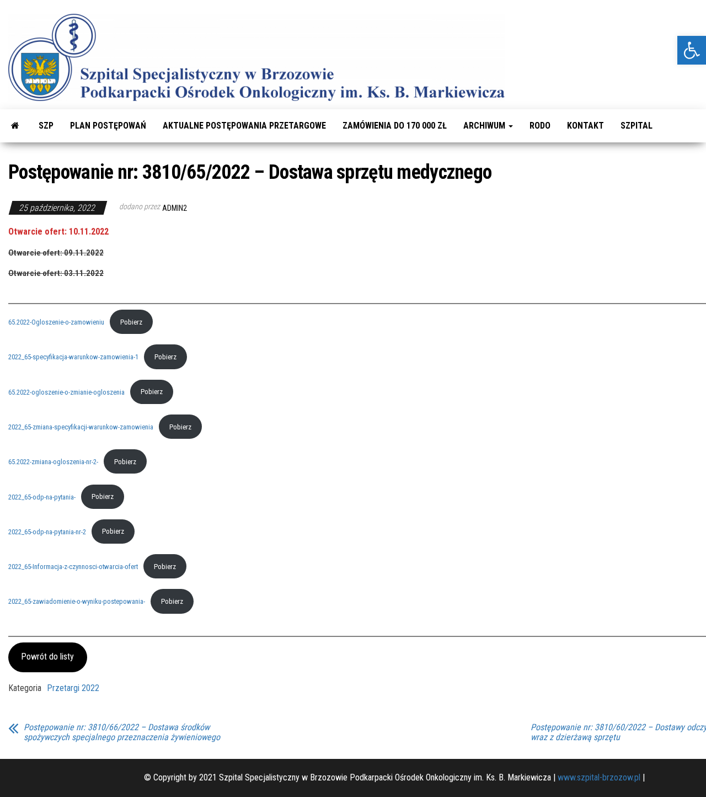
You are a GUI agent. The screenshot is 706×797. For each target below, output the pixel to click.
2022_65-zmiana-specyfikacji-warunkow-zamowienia (80, 427)
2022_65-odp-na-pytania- (42, 496)
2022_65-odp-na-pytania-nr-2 (47, 531)
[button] (691, 50)
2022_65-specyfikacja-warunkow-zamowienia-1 (73, 357)
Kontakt (585, 125)
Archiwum (485, 125)
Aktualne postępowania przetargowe (244, 125)
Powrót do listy (47, 656)
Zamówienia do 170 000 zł (395, 125)
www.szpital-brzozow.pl (599, 777)
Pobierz (131, 322)
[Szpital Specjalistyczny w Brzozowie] (15, 125)
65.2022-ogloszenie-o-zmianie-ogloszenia (66, 391)
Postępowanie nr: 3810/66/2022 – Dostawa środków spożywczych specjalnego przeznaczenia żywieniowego (122, 732)
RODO (540, 125)
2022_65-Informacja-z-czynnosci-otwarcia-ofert (73, 566)
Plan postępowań (108, 125)
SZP (46, 125)
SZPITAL (636, 125)
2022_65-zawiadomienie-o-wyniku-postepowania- (76, 601)
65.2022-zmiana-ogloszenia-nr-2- (53, 462)
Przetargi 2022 (73, 688)
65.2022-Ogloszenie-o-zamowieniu (56, 322)
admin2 (174, 208)
